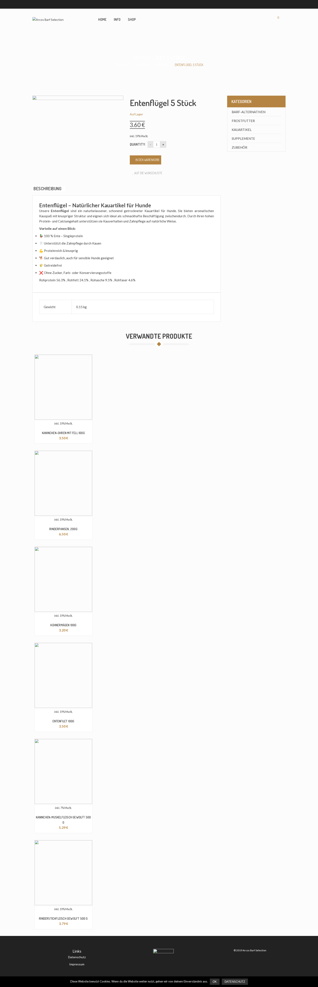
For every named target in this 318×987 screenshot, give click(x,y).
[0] (275, 19)
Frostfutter (243, 121)
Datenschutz (77, 957)
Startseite (122, 65)
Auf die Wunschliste (148, 173)
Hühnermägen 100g (63, 625)
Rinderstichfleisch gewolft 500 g (63, 918)
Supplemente (243, 138)
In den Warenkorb (147, 160)
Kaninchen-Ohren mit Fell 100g (63, 433)
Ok (215, 981)
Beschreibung (47, 188)
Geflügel (162, 65)
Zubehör (239, 147)
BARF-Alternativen (248, 112)
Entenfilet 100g (63, 721)
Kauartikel (143, 65)
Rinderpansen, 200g (63, 529)
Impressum (76, 964)
